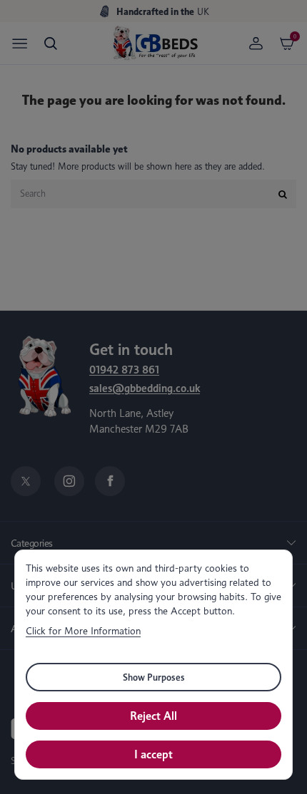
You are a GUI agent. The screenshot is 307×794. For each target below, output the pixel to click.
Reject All (153, 716)
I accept (153, 754)
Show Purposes (154, 677)
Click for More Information (83, 630)
